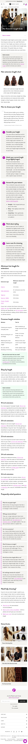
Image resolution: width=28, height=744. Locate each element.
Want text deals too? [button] (14, 704)
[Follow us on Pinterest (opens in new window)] (19, 731)
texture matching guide (12, 201)
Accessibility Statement (18, 740)
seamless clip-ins (17, 485)
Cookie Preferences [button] (21, 739)
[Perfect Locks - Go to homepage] (14, 690)
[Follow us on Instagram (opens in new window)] (14, 731)
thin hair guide (19, 310)
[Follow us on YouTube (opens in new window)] (22, 731)
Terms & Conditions (11, 739)
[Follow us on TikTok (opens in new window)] (16, 731)
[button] (25, 741)
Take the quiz (6, 605)
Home (2, 7)
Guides (5, 7)
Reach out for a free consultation (11, 610)
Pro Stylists (4, 718)
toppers (3, 308)
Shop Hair (3, 714)
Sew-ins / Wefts (5, 298)
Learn (2, 721)
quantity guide (6, 362)
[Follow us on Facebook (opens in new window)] (11, 731)
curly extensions (18, 578)
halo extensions (16, 520)
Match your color (7, 614)
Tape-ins (3, 295)
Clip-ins (3, 287)
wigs (8, 308)
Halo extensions (5, 291)
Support (3, 727)
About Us (3, 724)
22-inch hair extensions (17, 441)
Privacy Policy (3, 739)
